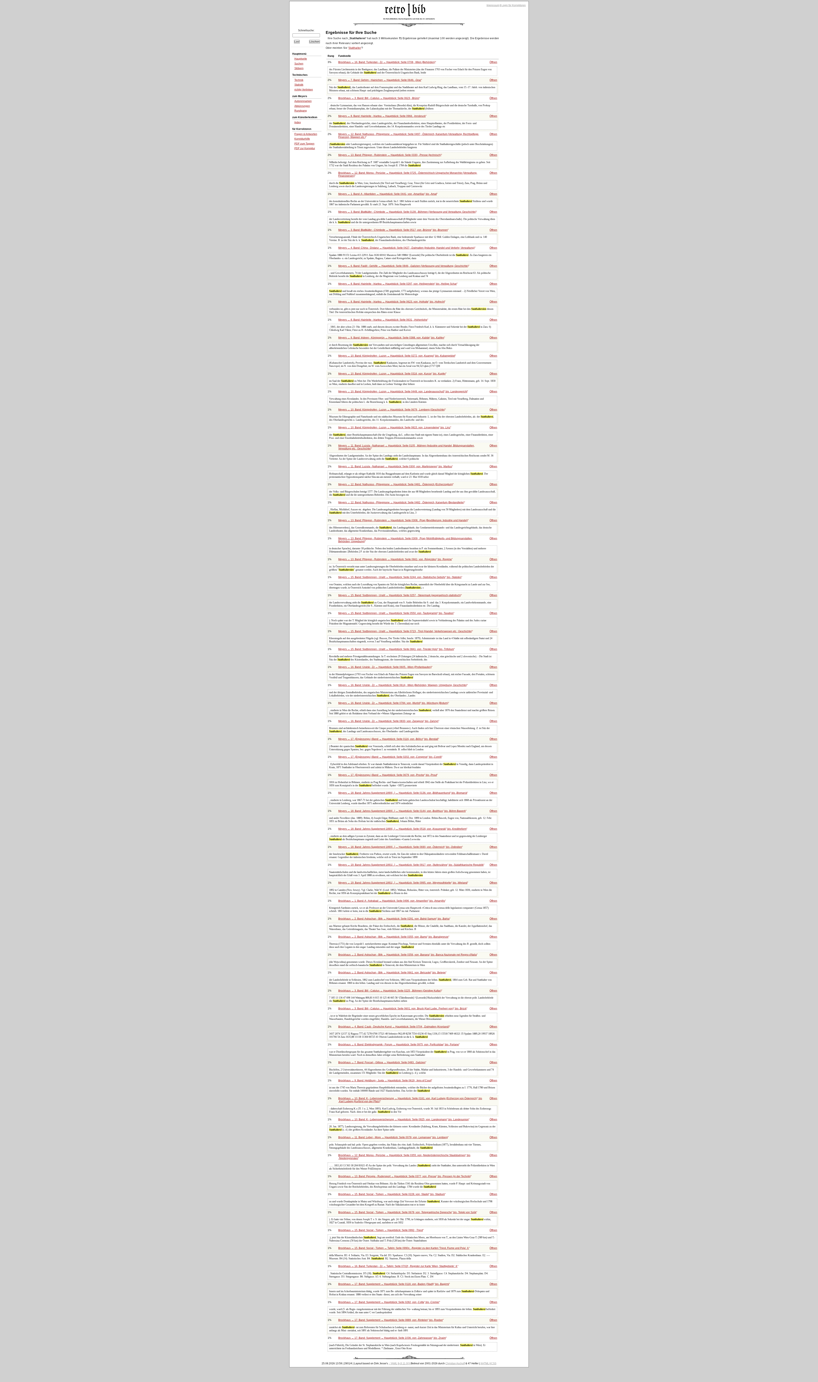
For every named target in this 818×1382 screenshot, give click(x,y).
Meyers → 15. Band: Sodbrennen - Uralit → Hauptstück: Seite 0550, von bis (396, 613)
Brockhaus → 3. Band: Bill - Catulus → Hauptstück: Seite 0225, (389, 990)
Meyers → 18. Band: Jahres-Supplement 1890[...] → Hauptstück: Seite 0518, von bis (402, 828)
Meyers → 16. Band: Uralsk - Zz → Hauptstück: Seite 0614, (402, 685)
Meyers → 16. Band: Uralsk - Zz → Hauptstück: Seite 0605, (385, 667)
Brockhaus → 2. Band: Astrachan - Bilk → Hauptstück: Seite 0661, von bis (392, 972)
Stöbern (299, 68)
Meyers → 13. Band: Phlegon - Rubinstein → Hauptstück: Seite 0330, (389, 155)
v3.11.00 (404, 1363)
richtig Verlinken (303, 89)
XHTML (484, 1363)
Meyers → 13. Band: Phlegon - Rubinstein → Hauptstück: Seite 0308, (403, 520)
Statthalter (355, 47)
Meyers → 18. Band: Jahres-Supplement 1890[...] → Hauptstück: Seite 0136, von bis (402, 792)
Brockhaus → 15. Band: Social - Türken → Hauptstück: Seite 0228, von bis (391, 1194)
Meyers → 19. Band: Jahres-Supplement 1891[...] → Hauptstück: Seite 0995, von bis (402, 882)
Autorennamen (303, 101)
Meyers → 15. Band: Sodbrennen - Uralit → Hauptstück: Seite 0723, (405, 631)
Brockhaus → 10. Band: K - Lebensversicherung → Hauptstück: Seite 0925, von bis (403, 1119)
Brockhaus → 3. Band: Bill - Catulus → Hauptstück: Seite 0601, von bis (402, 1008)
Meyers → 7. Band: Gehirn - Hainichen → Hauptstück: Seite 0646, (379, 80)
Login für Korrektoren (513, 5)
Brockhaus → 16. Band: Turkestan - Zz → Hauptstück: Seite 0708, (386, 62)
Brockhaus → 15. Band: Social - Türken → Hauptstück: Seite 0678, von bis (407, 1212)
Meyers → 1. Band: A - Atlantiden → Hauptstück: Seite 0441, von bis (387, 193)
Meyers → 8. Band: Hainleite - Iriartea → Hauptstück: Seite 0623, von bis (391, 301)
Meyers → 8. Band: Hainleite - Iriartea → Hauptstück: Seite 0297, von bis (397, 283)
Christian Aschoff (455, 1363)
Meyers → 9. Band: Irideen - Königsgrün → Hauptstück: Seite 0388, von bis (391, 337)
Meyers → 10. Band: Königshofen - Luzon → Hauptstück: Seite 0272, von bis (396, 355)
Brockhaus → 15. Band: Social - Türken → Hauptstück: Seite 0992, (380, 1230)
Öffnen (493, 62)
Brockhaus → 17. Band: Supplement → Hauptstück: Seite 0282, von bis (388, 1302)
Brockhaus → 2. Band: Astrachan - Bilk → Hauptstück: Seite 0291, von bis (393, 918)
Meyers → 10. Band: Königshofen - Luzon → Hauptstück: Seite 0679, (391, 409)
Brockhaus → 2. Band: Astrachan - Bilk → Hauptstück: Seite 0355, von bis (393, 936)
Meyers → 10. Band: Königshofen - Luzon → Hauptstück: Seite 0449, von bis (402, 391)
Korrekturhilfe (302, 138)
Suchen (298, 63)
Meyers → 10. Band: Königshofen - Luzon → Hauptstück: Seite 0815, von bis (394, 427)
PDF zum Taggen (304, 143)
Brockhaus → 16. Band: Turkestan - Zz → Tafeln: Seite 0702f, (398, 1266)
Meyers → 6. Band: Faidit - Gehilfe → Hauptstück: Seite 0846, (403, 265)
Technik (298, 80)
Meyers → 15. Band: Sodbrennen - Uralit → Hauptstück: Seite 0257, (399, 595)
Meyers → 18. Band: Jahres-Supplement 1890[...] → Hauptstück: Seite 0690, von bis (400, 846)
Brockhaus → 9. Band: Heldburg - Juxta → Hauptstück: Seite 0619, (384, 1080)
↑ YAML (393, 1363)
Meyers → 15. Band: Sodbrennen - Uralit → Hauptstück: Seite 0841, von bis (396, 649)
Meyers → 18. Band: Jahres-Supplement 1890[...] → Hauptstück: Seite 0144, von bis (402, 810)
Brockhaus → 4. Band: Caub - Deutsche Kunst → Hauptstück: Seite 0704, (393, 1026)
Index (297, 122)
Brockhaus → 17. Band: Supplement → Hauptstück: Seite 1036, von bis (392, 1337)
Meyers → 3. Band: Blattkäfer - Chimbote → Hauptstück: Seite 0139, (407, 211)
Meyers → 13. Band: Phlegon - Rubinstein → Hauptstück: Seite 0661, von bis (395, 559)
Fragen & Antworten (305, 134)
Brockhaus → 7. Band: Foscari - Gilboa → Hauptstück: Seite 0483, (381, 1062)
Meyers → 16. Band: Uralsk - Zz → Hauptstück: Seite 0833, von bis (388, 721)
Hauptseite (300, 58)
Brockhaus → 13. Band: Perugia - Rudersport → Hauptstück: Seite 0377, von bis (404, 1176)
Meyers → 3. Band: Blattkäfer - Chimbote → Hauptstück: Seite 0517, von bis (393, 229)
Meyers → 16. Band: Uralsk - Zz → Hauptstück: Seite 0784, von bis (393, 703)
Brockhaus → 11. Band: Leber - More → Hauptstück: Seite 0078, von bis (393, 1137)
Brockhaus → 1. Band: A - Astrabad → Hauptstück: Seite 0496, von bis (391, 900)
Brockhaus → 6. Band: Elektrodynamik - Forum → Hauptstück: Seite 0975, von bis (398, 1044)
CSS (493, 1363)
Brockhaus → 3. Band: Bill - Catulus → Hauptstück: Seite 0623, (378, 98)
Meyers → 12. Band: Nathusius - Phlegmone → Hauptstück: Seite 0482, (401, 502)
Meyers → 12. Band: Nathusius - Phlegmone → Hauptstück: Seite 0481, (395, 484)
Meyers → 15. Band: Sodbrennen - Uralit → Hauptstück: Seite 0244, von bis (399, 577)
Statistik (298, 84)
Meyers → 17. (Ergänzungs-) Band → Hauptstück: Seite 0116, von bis (388, 739)
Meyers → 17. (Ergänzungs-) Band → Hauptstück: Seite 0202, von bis (390, 756)
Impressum (493, 5)
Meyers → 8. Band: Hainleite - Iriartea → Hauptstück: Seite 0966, (382, 116)
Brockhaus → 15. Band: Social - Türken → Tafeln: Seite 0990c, (403, 1248)
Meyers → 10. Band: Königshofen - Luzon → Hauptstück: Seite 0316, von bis (392, 373)
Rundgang (300, 110)
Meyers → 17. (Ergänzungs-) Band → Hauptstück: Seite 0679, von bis (387, 775)
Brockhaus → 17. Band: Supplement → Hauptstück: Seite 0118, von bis (393, 1284)
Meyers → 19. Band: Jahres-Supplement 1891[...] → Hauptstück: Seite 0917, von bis (411, 864)
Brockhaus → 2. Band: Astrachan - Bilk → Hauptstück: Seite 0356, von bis (407, 954)
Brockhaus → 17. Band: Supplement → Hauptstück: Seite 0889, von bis (390, 1320)
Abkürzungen (302, 106)
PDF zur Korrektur (304, 148)
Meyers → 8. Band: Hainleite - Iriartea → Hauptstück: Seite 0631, (382, 319)
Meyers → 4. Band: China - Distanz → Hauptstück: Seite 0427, (406, 247)
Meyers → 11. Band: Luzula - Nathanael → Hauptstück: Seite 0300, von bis (395, 466)
